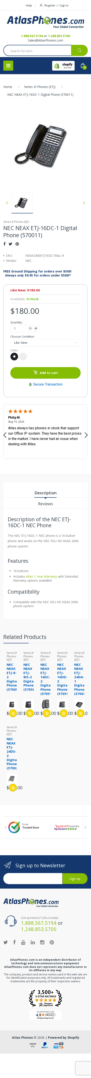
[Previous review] (5, 435)
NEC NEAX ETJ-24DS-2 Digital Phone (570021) (14, 753)
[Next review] (86, 435)
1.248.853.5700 (59, 36)
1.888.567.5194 (32, 36)
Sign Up (75, 879)
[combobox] (45, 50)
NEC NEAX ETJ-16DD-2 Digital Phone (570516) (64, 679)
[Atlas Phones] (45, 22)
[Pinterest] (17, 244)
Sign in (64, 5)
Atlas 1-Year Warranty (41, 576)
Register (49, 5)
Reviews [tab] (45, 503)
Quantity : (16, 322)
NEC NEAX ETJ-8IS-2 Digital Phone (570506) (30, 677)
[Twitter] (10, 244)
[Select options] (13, 713)
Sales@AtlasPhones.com (45, 40)
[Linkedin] (33, 942)
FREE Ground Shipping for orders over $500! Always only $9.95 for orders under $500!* (37, 273)
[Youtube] (23, 942)
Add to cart (49, 373)
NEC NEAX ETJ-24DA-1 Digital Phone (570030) (81, 679)
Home (7, 87)
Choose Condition (22, 336)
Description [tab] (45, 492)
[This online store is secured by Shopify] (63, 66)
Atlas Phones (22, 1037)
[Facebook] (4, 244)
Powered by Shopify (63, 1037)
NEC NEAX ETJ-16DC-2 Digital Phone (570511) (47, 679)
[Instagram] (42, 942)
